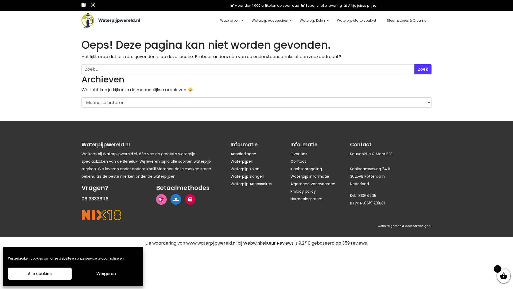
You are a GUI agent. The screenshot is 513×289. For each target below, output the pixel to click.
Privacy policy (303, 191)
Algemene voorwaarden (312, 184)
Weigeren (106, 273)
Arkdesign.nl (422, 226)
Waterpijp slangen (247, 176)
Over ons (298, 154)
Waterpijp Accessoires (251, 184)
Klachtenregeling (306, 169)
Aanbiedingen (243, 154)
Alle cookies (40, 273)
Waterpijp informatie (309, 176)
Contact (298, 161)
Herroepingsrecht (306, 198)
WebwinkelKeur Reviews (268, 243)
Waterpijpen (242, 161)
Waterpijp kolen (245, 169)
